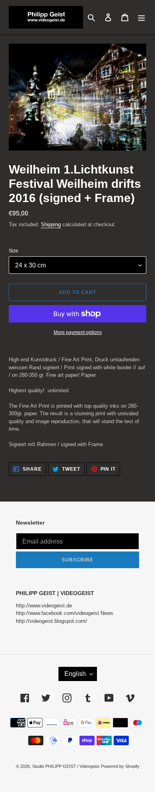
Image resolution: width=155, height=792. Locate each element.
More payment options (78, 332)
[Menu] (141, 17)
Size (13, 251)
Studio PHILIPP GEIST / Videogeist (65, 766)
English (75, 673)
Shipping (51, 224)
